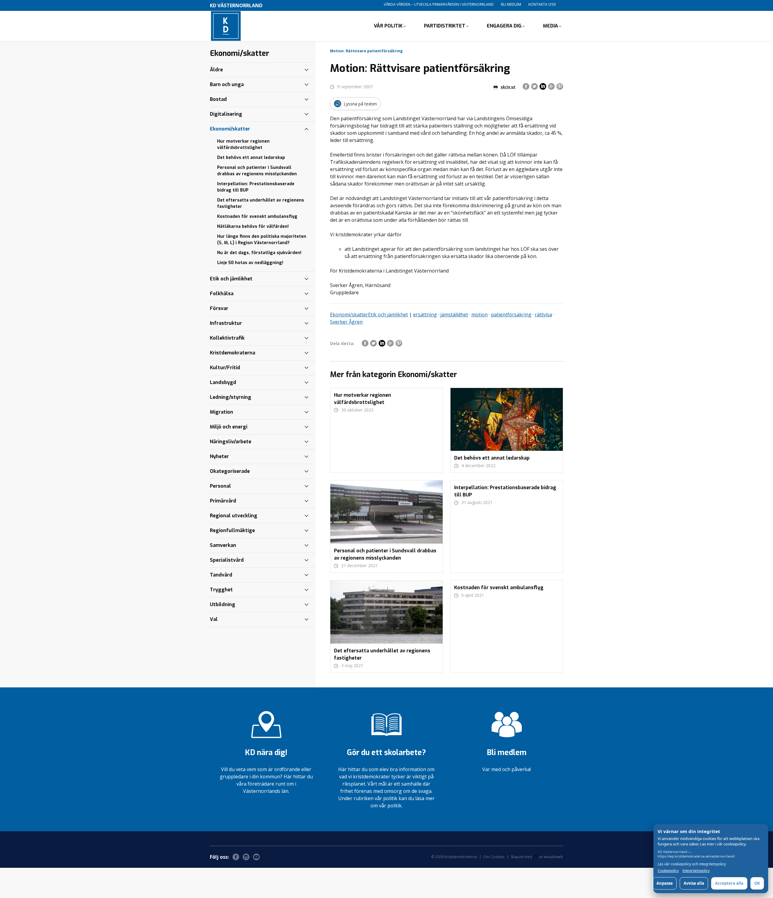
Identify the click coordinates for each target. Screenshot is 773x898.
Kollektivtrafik (227, 338)
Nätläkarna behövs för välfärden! (253, 226)
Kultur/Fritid (225, 367)
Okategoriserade (230, 471)
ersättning (425, 314)
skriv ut (508, 86)
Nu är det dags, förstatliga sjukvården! (259, 253)
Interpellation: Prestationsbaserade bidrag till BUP (255, 187)
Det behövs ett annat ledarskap (251, 157)
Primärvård (223, 501)
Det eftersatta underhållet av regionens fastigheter (260, 203)
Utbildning (222, 604)
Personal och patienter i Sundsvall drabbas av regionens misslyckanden (257, 171)
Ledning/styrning (230, 397)
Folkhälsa (221, 293)
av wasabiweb (551, 856)
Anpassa (664, 883)
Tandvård (221, 575)
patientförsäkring (511, 314)
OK (757, 883)
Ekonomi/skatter (349, 314)
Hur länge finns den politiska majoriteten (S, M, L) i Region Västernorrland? (261, 240)
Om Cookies (493, 856)
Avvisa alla (694, 883)
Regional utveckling (233, 515)
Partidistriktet (444, 26)
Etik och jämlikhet (388, 314)
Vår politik (388, 26)
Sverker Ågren (346, 321)
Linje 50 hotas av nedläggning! (250, 263)
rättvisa (543, 314)
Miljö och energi (228, 427)
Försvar (219, 308)
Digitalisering (226, 114)
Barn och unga (227, 84)
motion (479, 314)
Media (550, 26)
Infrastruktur (226, 323)
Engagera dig (504, 26)
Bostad (218, 99)
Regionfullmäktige (232, 530)
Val (214, 619)
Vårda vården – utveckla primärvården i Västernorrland (439, 4)
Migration (221, 412)
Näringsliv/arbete (230, 441)
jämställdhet (454, 314)
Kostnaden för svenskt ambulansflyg (257, 216)
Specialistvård (227, 560)
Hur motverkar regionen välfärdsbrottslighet (243, 144)
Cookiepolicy (668, 870)
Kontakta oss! (542, 4)
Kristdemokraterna (232, 353)
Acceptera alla (729, 883)
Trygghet (221, 589)
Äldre (216, 69)
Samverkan (223, 545)
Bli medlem (511, 4)
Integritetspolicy (696, 870)
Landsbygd (223, 382)
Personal (220, 486)
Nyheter (219, 456)
